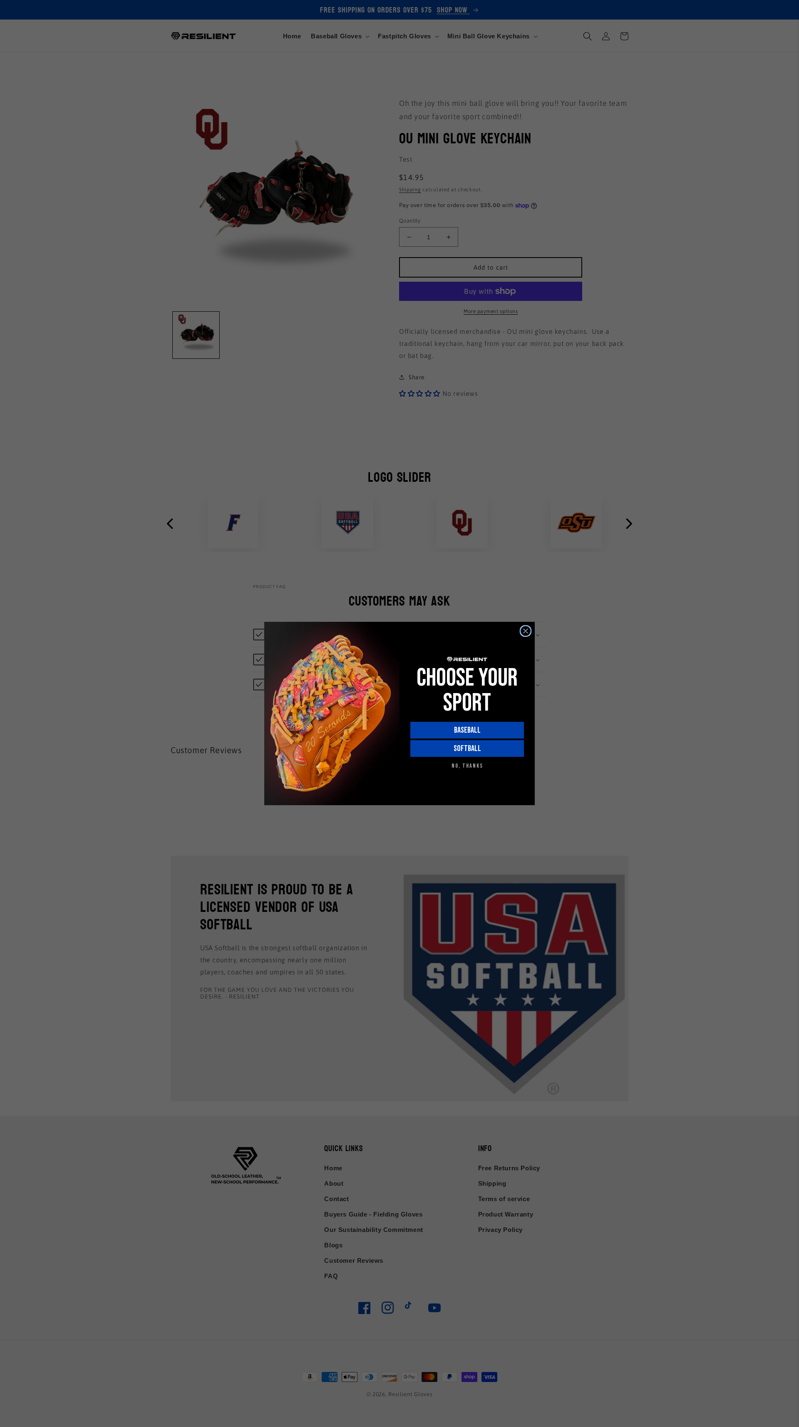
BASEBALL (467, 730)
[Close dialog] (526, 631)
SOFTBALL (467, 749)
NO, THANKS (467, 765)
